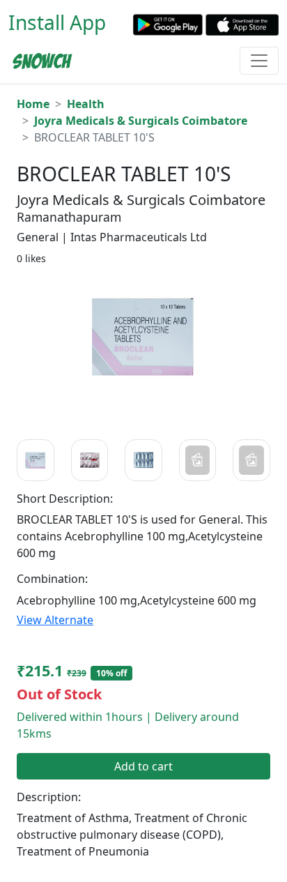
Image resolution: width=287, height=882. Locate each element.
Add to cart (143, 766)
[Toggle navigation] (259, 61)
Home (33, 104)
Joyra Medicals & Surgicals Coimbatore (140, 120)
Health (85, 104)
